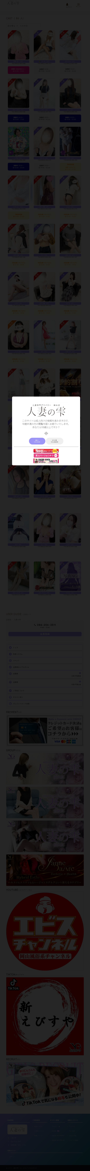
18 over (37, 441)
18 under (54, 441)
